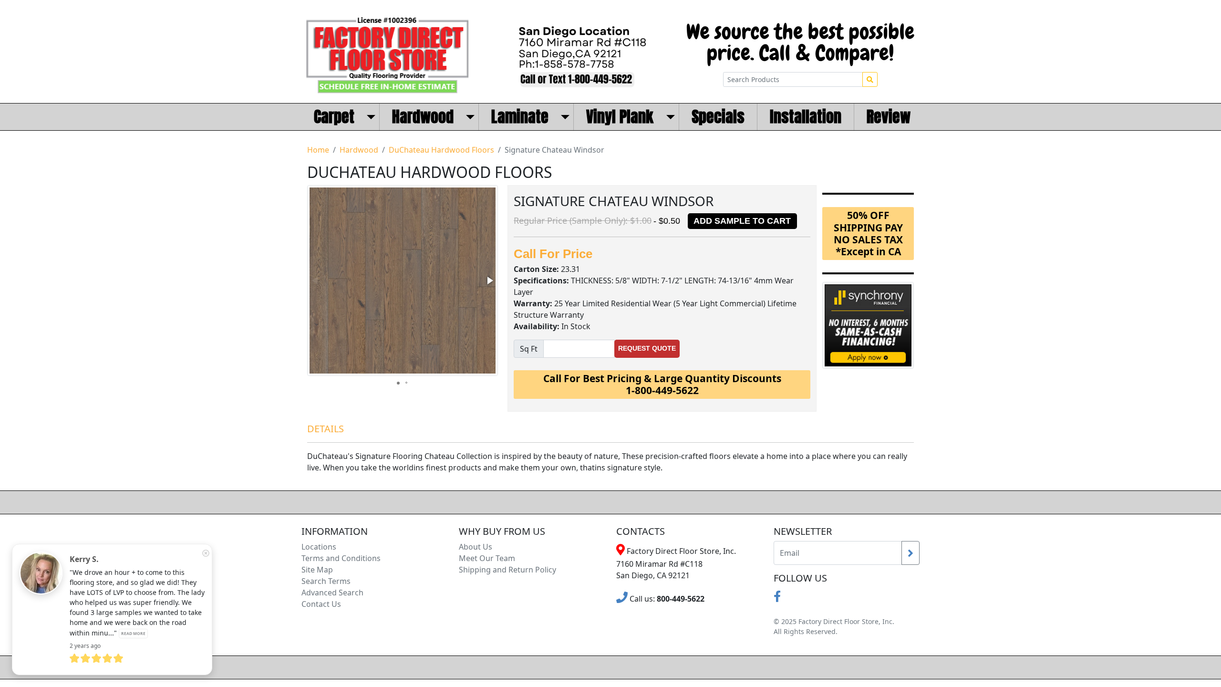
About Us (475, 546)
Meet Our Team (487, 558)
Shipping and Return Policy (507, 569)
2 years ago (85, 646)
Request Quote (647, 348)
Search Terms (326, 581)
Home (318, 150)
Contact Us (321, 604)
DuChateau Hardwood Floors (441, 150)
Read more (133, 633)
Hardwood (359, 150)
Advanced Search (332, 592)
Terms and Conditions (341, 558)
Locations (318, 546)
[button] (489, 280)
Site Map (317, 569)
